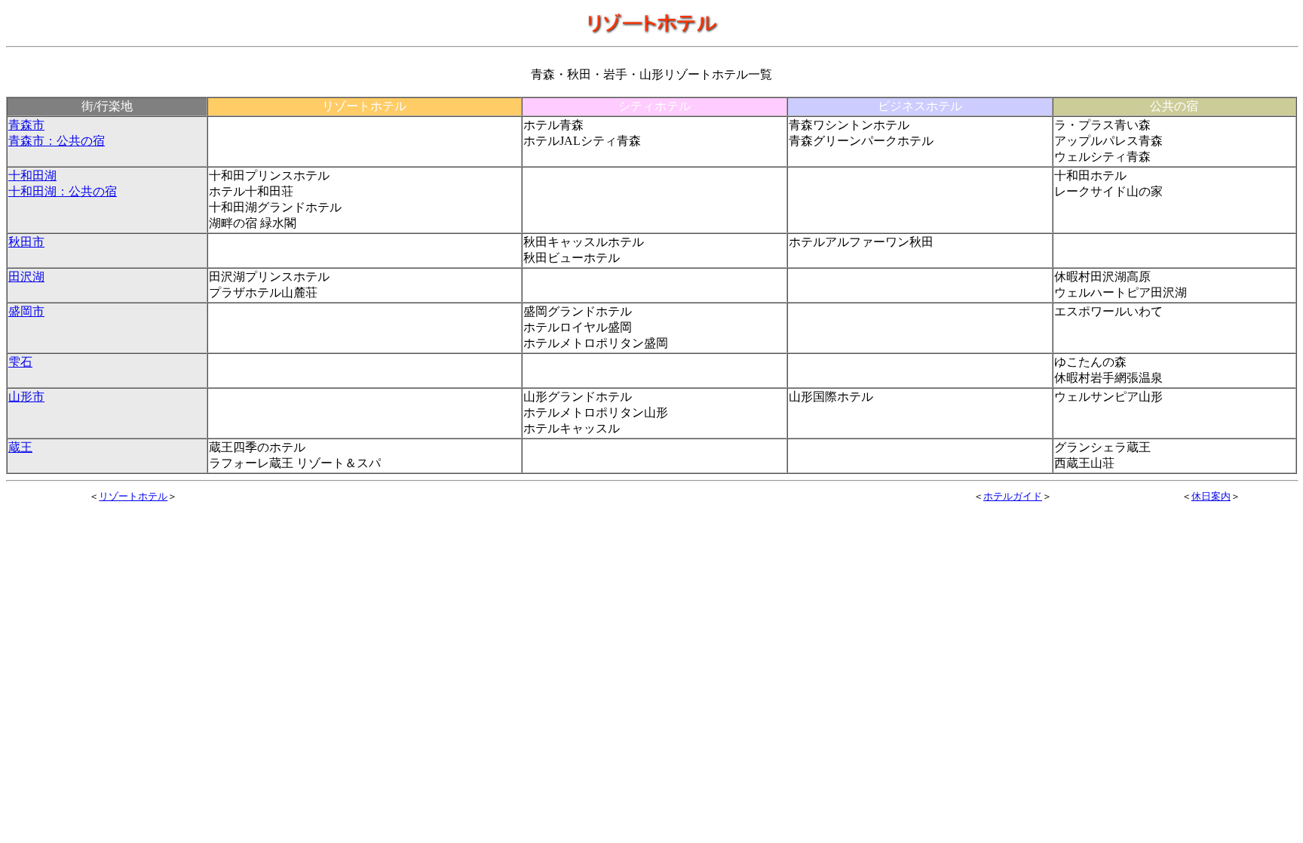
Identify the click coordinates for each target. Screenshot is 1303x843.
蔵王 (20, 447)
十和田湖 (32, 175)
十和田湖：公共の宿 (62, 191)
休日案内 (1211, 496)
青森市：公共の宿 (56, 140)
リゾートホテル (133, 496)
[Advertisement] (375, 584)
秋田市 (26, 241)
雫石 (20, 361)
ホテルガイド (1012, 496)
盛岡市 (26, 311)
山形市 (26, 396)
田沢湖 (26, 276)
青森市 (26, 124)
